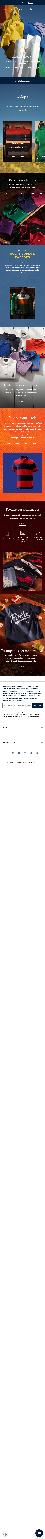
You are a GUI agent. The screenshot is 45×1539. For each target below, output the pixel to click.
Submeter (37, 705)
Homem (5, 193)
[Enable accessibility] (5, 1534)
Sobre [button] (4, 727)
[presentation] (22, 41)
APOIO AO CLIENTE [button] (9, 742)
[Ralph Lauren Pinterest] (37, 753)
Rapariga (31, 193)
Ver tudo (21, 401)
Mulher (13, 193)
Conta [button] (4, 735)
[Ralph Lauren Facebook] (19, 753)
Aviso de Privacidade (25, 716)
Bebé (40, 193)
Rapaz (22, 193)
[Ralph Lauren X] (31, 753)
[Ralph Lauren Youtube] (25, 753)
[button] (31, 9)
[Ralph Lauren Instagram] (13, 753)
